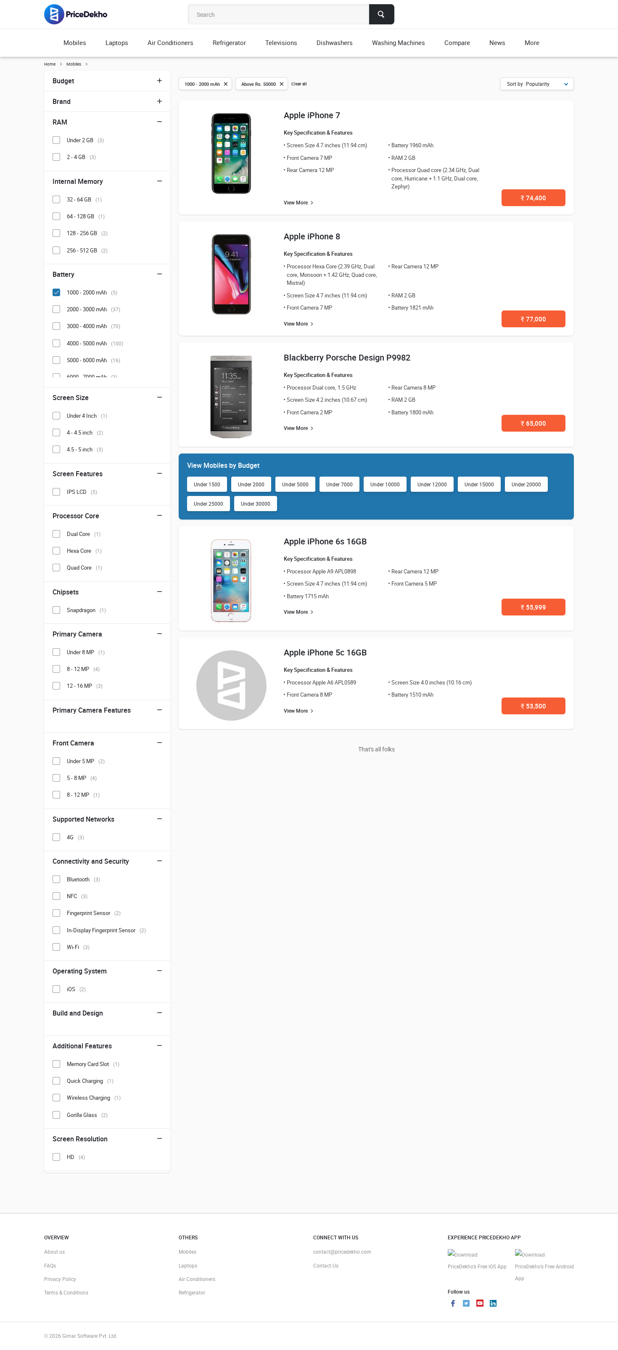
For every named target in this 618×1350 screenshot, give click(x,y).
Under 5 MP (86, 761)
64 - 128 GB (86, 216)
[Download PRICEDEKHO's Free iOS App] (477, 1260)
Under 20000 (526, 484)
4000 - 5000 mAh (95, 343)
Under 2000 (251, 484)
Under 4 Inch (87, 415)
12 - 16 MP (85, 686)
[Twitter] (466, 1304)
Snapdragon (86, 610)
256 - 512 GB (87, 250)
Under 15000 (479, 484)
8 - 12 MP (83, 669)
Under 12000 (432, 484)
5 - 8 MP (82, 778)
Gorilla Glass (87, 1115)
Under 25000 (208, 503)
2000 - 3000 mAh (93, 309)
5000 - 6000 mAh (93, 360)
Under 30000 (255, 503)
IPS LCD (82, 492)
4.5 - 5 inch (85, 449)
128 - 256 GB (87, 233)
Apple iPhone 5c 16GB (325, 652)
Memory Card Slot (93, 1064)
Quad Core (84, 567)
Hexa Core (84, 550)
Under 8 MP (86, 652)
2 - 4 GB (81, 157)
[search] (381, 14)
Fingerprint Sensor (94, 913)
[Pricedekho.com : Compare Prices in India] (81, 14)
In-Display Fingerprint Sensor (106, 930)
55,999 (533, 607)
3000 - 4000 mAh (93, 326)
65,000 (533, 423)
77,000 (533, 319)
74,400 (533, 198)
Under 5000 (295, 484)
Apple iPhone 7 (312, 115)
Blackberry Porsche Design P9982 (347, 357)
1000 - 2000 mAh (92, 292)
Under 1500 (207, 484)
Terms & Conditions (66, 1292)
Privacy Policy (60, 1279)
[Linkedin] (493, 1304)
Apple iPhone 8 (312, 236)
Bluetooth (83, 879)
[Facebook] (453, 1304)
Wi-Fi (78, 947)
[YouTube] (480, 1304)
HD (76, 1157)
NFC (77, 896)
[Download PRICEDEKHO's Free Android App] (544, 1266)
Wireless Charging (94, 1097)
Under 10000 (385, 484)
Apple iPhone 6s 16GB (325, 541)
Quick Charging (90, 1081)
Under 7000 (339, 484)
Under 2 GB (85, 140)
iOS (76, 989)
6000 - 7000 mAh (92, 377)
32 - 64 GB (84, 199)
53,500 (533, 706)
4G (75, 837)
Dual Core (83, 534)
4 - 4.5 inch (85, 432)
